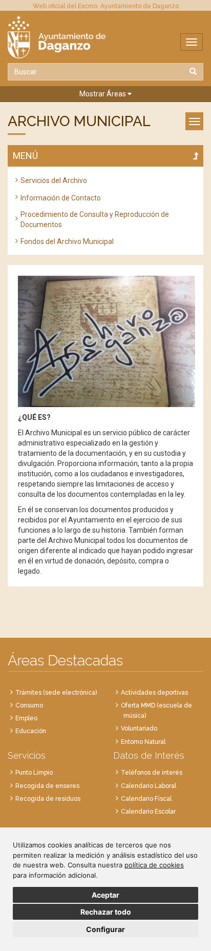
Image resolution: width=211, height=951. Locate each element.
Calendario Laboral (148, 786)
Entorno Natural (143, 741)
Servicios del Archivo (53, 180)
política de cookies (154, 865)
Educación (30, 731)
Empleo (26, 718)
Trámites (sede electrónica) (56, 692)
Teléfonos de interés (151, 772)
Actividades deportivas (154, 692)
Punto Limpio (34, 772)
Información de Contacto (60, 198)
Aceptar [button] (105, 895)
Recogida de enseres (47, 786)
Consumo (29, 705)
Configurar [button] (105, 929)
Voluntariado (139, 728)
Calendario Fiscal (146, 798)
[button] (105, 94)
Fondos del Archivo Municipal (67, 241)
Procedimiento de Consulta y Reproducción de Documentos (94, 219)
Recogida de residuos (47, 798)
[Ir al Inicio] (105, 37)
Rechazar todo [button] (105, 911)
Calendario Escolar (148, 811)
